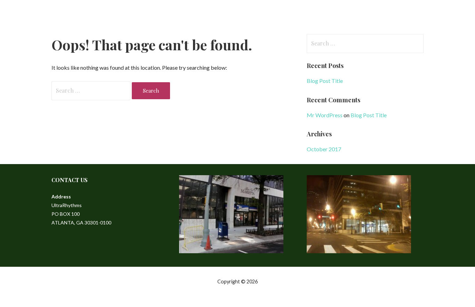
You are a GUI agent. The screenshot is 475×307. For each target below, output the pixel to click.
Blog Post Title (325, 80)
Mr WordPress (325, 115)
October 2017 (324, 149)
